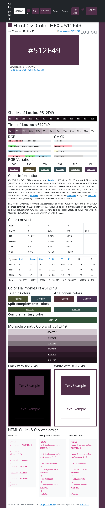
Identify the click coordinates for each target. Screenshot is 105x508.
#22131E (40, 118)
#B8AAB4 (40, 130)
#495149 (75, 169)
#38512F (30, 309)
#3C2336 (52, 349)
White (93, 130)
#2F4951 (60, 169)
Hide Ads (75, 11)
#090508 (81, 118)
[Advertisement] (44, 90)
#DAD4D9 (61, 130)
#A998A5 (52, 337)
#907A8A (26, 130)
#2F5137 (53, 320)
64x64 (25, 70)
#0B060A (74, 118)
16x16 (12, 70)
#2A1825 (33, 118)
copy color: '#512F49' (70, 31)
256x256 (40, 70)
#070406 (88, 118)
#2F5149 (45, 169)
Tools (55, 11)
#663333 (34, 195)
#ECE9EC (81, 130)
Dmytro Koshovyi (48, 504)
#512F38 (64, 299)
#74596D (19, 130)
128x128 (32, 70)
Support (92, 9)
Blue (41, 259)
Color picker (10, 11)
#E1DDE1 (67, 130)
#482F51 (87, 299)
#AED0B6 (71, 195)
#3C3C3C (92, 195)
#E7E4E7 (74, 130)
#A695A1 (33, 130)
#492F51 (91, 169)
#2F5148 (76, 309)
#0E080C (67, 118)
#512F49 (13, 118)
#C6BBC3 (47, 130)
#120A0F (61, 118)
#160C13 (54, 118)
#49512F (18, 299)
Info (35, 11)
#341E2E (26, 118)
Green (32, 259)
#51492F (29, 169)
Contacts (66, 11)
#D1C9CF (54, 130)
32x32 (18, 70)
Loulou (51, 180)
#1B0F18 (47, 118)
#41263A (19, 118)
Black (93, 118)
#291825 (52, 354)
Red (21, 259)
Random (45, 10)
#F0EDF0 (88, 130)
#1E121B (52, 360)
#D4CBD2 (52, 332)
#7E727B (52, 343)
